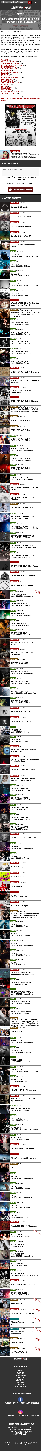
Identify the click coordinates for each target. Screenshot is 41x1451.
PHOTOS (20, 1374)
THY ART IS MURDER (9, 69)
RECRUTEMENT (20, 1433)
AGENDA (20, 1382)
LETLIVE (4, 74)
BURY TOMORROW (8, 67)
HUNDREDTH (6, 70)
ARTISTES (20, 1372)
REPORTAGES (20, 1381)
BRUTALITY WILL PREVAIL (11, 77)
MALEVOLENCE (7, 88)
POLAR (4, 86)
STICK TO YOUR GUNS (10, 63)
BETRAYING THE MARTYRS (11, 65)
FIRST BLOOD (6, 79)
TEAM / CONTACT (20, 1386)
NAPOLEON (5, 84)
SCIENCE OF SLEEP (9, 93)
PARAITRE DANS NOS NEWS (21, 1431)
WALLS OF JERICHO (9, 62)
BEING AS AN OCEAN (9, 72)
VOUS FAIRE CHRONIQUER (20, 1429)
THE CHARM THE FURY (10, 83)
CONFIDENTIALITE (20, 1435)
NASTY (4, 76)
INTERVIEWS (20, 1377)
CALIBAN (4, 60)
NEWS (20, 1370)
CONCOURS (20, 1384)
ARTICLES (20, 1379)
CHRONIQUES (20, 1375)
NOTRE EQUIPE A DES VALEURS (20, 1428)
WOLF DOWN (6, 90)
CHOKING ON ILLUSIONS (10, 91)
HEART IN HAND (7, 81)
